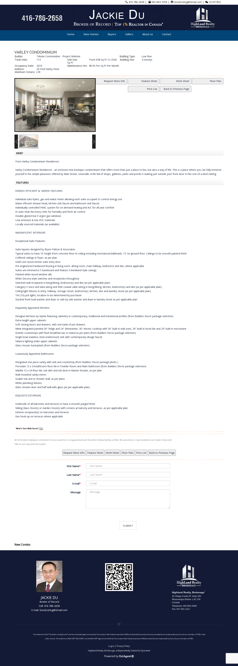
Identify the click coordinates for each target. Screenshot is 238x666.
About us (147, 34)
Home (70, 34)
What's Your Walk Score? (27, 428)
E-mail (75, 483)
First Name (73, 466)
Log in (111, 646)
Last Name (73, 474)
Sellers (129, 34)
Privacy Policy (123, 646)
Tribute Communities (48, 56)
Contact (166, 34)
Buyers (112, 34)
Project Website (71, 56)
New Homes (91, 34)
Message (75, 492)
